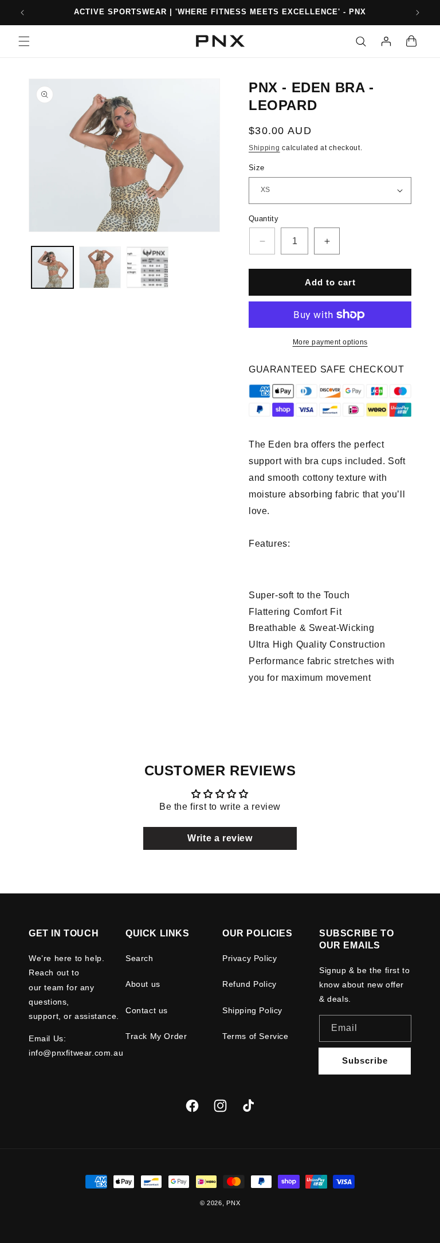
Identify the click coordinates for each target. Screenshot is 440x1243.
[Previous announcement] (22, 12)
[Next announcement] (417, 12)
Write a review (219, 838)
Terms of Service (255, 1036)
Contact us (146, 1010)
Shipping (264, 148)
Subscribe (365, 1060)
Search (139, 958)
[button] (24, 41)
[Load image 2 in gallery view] (100, 267)
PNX (233, 1202)
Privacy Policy (249, 958)
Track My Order (156, 1036)
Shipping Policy (252, 1010)
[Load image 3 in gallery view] (147, 267)
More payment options (330, 342)
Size (257, 167)
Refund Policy (249, 984)
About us (142, 984)
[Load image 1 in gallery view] (52, 267)
